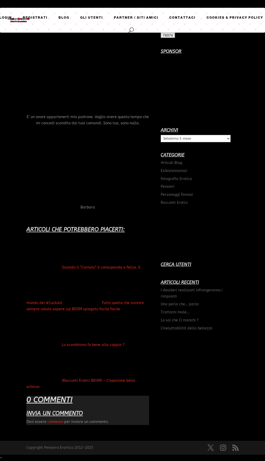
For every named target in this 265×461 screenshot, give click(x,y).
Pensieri (167, 186)
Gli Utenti (91, 17)
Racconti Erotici (174, 202)
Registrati (35, 17)
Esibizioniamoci (174, 171)
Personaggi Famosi (177, 194)
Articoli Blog (171, 163)
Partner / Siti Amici (136, 17)
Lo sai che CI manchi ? (179, 320)
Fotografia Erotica (176, 179)
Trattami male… (175, 312)
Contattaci (182, 17)
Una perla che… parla (180, 304)
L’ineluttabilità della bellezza (186, 328)
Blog (63, 17)
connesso (55, 422)
